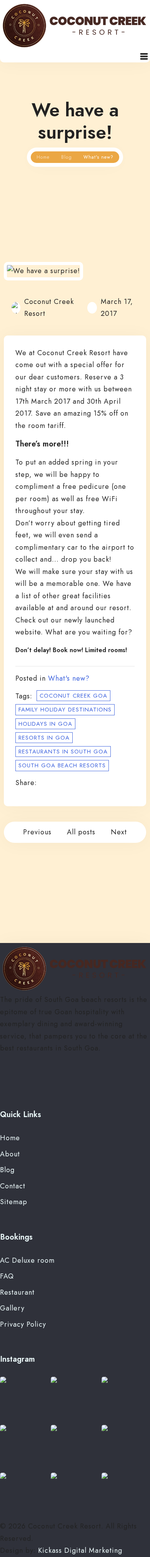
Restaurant (17, 1292)
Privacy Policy (23, 1324)
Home (43, 157)
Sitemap (13, 1202)
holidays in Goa (45, 724)
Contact (12, 1186)
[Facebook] (4, 1080)
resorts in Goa (44, 737)
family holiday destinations (65, 709)
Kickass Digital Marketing (80, 1550)
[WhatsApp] (27, 1080)
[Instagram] (16, 1080)
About (10, 1154)
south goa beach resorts (62, 765)
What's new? (69, 678)
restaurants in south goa (63, 751)
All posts (81, 832)
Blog (66, 157)
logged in (62, 908)
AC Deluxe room (27, 1260)
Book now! (68, 650)
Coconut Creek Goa (73, 695)
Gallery (12, 1308)
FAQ (7, 1276)
